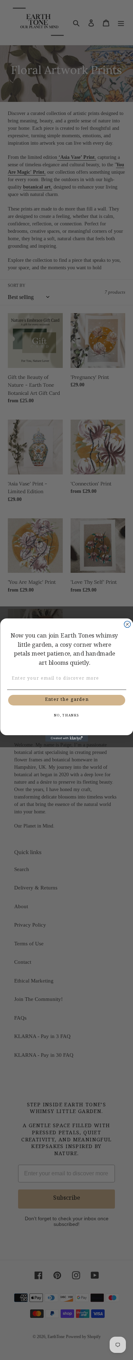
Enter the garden (66, 700)
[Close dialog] (127, 624)
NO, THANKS (66, 716)
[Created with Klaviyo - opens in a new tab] (66, 738)
